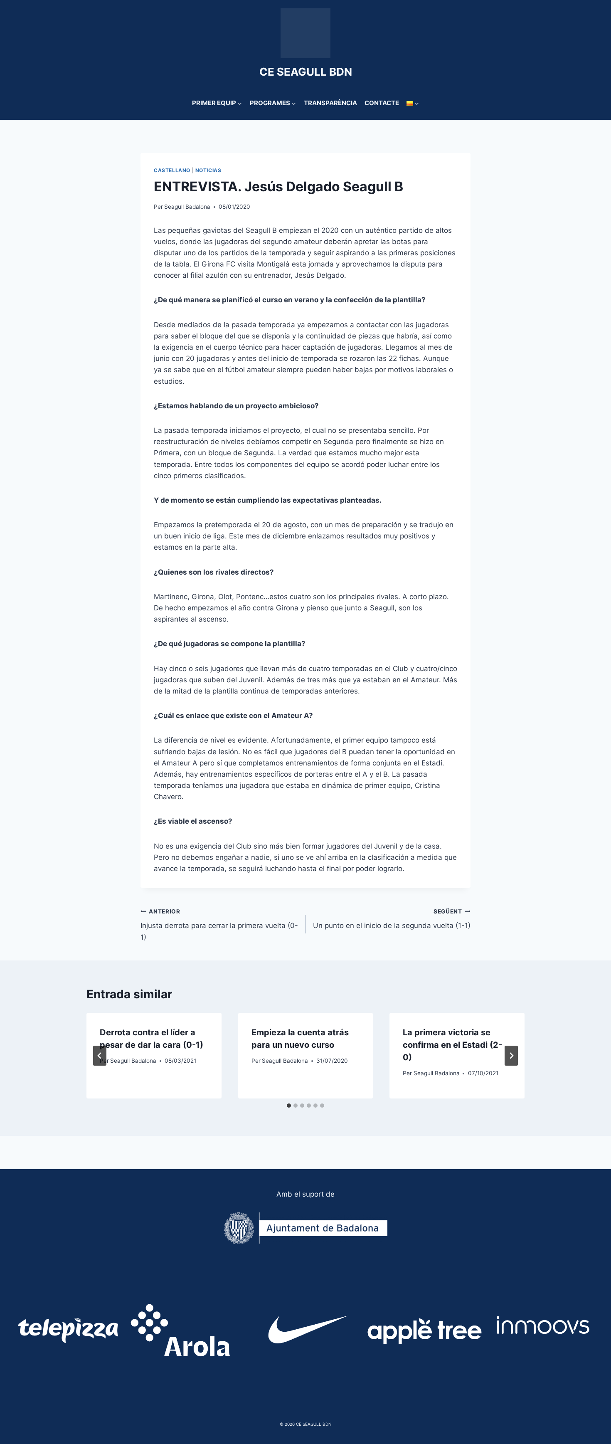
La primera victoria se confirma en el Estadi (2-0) (452, 1044)
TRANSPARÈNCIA (330, 103)
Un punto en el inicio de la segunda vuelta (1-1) (392, 919)
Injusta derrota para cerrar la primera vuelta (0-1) (219, 924)
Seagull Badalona (187, 206)
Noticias (208, 170)
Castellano (172, 170)
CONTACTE (382, 103)
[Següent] (511, 1056)
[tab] (289, 1105)
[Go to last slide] (99, 1056)
